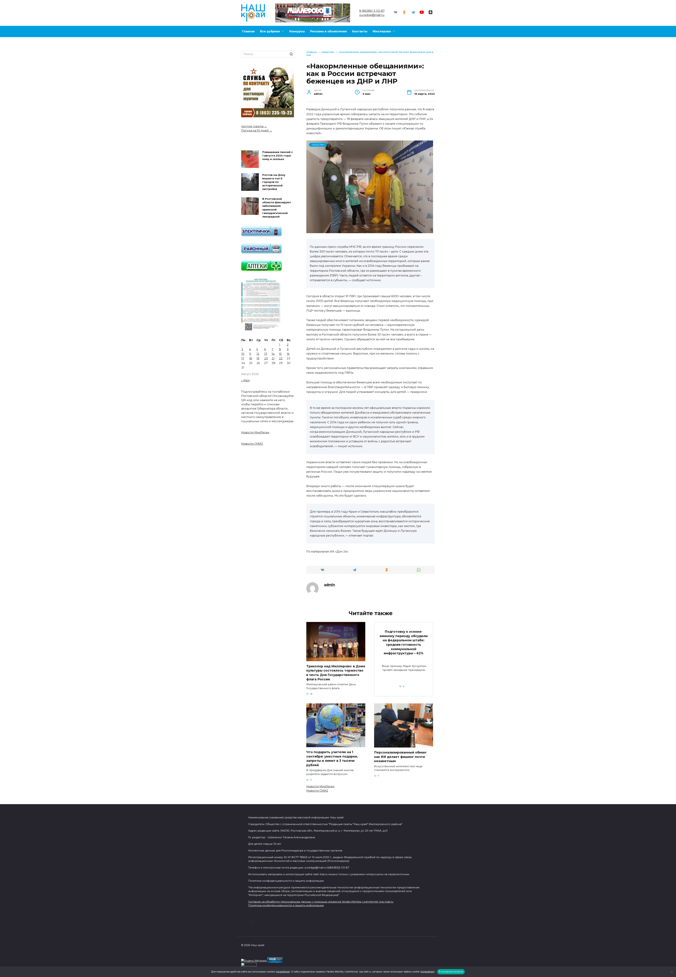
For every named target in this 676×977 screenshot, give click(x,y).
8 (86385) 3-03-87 (372, 10)
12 (257, 354)
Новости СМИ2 (317, 790)
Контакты (359, 31)
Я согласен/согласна (451, 971)
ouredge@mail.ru (371, 15)
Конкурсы (297, 31)
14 (273, 354)
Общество (318, 144)
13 (265, 354)
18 (250, 358)
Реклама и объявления (328, 31)
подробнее (283, 971)
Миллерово (382, 31)
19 (257, 358)
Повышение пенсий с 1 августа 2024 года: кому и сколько (277, 156)
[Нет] (671, 971)
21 (273, 358)
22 (281, 358)
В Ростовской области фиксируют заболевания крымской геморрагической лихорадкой (276, 207)
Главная (248, 31)
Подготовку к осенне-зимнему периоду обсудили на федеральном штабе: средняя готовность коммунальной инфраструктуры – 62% (404, 642)
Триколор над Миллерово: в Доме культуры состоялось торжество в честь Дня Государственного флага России (335, 672)
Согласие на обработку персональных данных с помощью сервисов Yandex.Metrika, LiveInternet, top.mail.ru (320, 901)
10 (242, 354)
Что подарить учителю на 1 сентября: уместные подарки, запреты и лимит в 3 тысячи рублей (332, 758)
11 (250, 354)
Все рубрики (270, 31)
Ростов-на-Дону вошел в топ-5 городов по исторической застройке (273, 182)
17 (242, 358)
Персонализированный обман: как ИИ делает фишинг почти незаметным (400, 757)
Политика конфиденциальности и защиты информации (286, 905)
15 (280, 354)
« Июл (245, 380)
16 (288, 354)
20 (266, 358)
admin (329, 585)
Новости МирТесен (320, 786)
